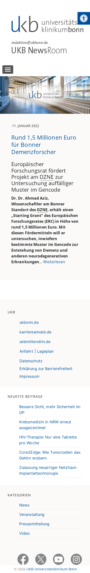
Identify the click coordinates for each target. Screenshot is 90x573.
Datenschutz (30, 360)
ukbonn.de (29, 322)
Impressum (29, 376)
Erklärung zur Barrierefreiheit (45, 368)
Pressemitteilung (34, 523)
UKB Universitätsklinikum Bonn (51, 569)
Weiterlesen (54, 261)
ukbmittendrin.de (35, 341)
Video (24, 533)
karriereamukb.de (35, 332)
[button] (84, 18)
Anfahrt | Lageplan (36, 351)
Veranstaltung (31, 514)
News (24, 505)
